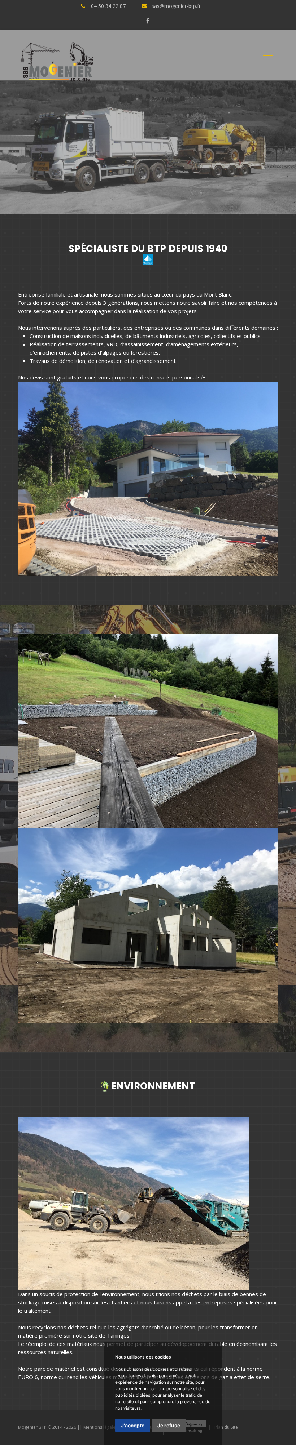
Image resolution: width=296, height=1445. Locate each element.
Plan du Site (226, 1427)
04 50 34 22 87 (108, 6)
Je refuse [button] (168, 1425)
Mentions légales (100, 1427)
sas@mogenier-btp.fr (176, 6)
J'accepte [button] (132, 1425)
